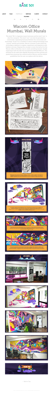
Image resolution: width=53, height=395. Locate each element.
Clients (36, 14)
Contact (45, 14)
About (4, 14)
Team (10, 14)
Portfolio (19, 14)
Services (28, 14)
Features (26, 16)
